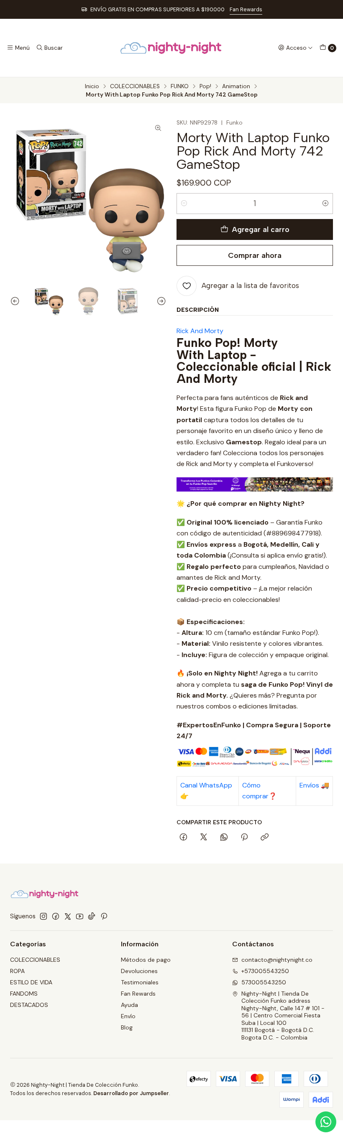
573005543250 (263, 982)
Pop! (205, 86)
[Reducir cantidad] (184, 204)
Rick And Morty (200, 330)
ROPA (17, 971)
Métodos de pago (146, 959)
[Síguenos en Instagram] (43, 916)
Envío (128, 1016)
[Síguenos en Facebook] (55, 916)
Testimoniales (140, 982)
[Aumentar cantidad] (325, 204)
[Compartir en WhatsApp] (224, 837)
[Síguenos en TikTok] (91, 916)
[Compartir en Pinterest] (244, 837)
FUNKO (180, 86)
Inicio (92, 86)
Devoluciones (139, 971)
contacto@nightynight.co (276, 959)
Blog (127, 1027)
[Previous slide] (16, 301)
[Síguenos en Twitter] (68, 916)
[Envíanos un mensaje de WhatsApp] (325, 1121)
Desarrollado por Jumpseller (131, 1093)
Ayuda (129, 1005)
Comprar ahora (255, 255)
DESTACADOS (29, 1005)
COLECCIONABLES (135, 86)
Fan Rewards (246, 9)
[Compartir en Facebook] (183, 837)
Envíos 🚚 (314, 785)
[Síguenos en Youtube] (80, 916)
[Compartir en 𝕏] (204, 837)
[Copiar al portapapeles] (264, 837)
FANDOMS (24, 993)
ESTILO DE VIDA (31, 982)
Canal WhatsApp (206, 785)
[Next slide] (160, 301)
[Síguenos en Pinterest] (104, 916)
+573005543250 (265, 971)
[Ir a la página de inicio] (171, 48)
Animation (236, 86)
